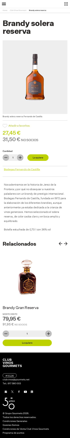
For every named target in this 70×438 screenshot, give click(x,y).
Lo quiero (38, 157)
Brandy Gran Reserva (20, 307)
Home (5, 10)
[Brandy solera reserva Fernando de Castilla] (35, 77)
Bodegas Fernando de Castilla (22, 169)
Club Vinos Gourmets (18, 10)
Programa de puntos (13, 432)
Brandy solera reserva (37, 10)
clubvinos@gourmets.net (16, 379)
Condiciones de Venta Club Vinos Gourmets (26, 428)
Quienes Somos (11, 425)
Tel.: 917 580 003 (12, 383)
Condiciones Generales (15, 421)
